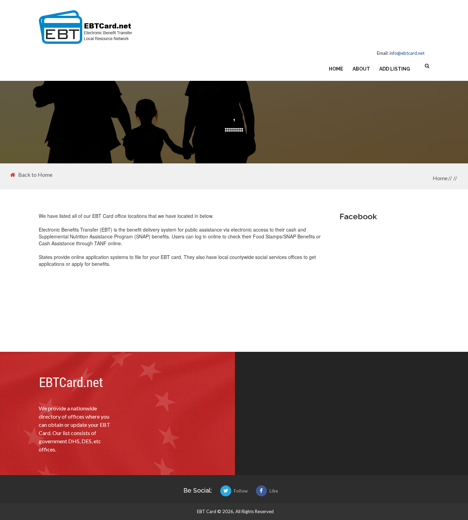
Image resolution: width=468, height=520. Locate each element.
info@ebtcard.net (407, 53)
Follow (241, 491)
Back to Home (35, 174)
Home (336, 69)
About (361, 69)
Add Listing (394, 69)
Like (273, 491)
